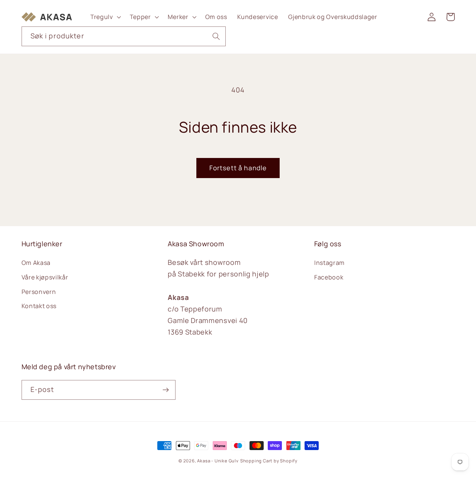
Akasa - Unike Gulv (218, 460)
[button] (105, 17)
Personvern (39, 292)
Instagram (329, 263)
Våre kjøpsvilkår (45, 277)
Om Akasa (36, 263)
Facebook (329, 277)
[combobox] (124, 36)
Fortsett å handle (238, 168)
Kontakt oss (39, 306)
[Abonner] (165, 390)
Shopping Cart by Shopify (269, 460)
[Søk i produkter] (216, 36)
